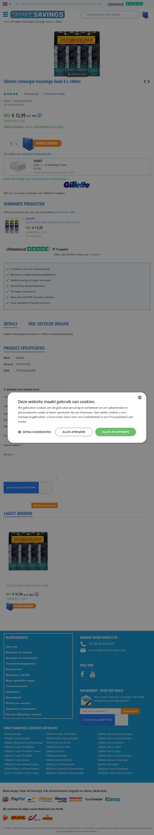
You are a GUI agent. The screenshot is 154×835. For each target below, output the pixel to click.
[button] (34, 432)
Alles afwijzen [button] (74, 432)
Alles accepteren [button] (115, 432)
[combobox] (140, 397)
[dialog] (77, 417)
